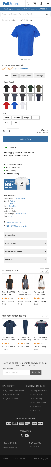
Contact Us (35, 443)
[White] (22, 106)
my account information (14, 390)
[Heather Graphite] (22, 97)
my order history (11, 394)
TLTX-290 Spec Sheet (14, 222)
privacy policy (35, 406)
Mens (10, 216)
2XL (6, 123)
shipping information (39, 390)
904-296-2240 (34, 447)
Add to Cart (25, 139)
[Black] (6, 89)
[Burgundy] (14, 89)
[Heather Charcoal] (6, 97)
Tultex (12, 201)
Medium (16, 118)
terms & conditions (38, 402)
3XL (15, 123)
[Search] (47, 14)
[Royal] (14, 106)
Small (7, 118)
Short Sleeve (21, 213)
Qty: (4, 131)
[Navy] (39, 97)
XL (35, 118)
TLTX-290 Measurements (16, 226)
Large (26, 118)
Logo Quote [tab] (26, 76)
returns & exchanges (38, 394)
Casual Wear (20, 198)
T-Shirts (12, 203)
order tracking (36, 398)
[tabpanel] (25, 119)
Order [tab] (6, 76)
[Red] (6, 106)
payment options (11, 398)
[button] (22, 59)
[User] (41, 3)
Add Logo (39, 76)
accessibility (35, 410)
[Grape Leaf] (39, 89)
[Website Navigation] (48, 3)
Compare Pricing (12, 174)
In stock (11, 147)
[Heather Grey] (31, 97)
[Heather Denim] (14, 97)
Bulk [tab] (15, 76)
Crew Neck (13, 206)
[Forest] (31, 89)
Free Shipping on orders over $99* (25, 9)
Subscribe (35, 372)
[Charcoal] (22, 89)
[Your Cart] (35, 3)
